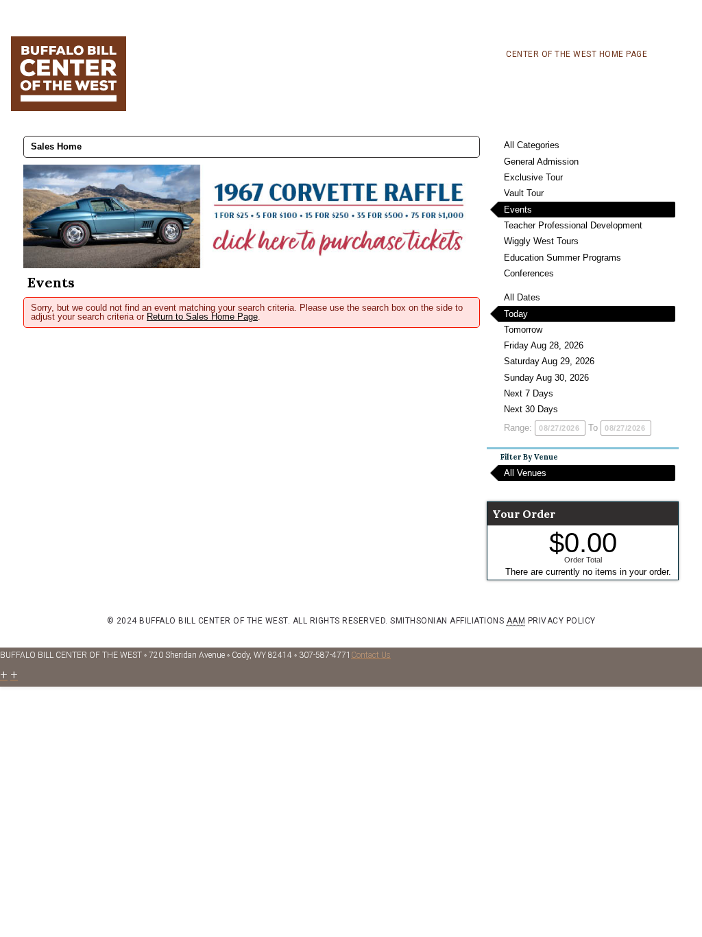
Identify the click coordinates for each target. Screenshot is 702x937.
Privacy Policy (562, 621)
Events (518, 209)
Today (516, 314)
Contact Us (371, 655)
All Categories (531, 145)
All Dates (522, 297)
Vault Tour (524, 193)
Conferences (529, 273)
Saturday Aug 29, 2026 (549, 361)
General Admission (541, 161)
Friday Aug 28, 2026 (543, 345)
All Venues (525, 473)
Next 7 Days (528, 393)
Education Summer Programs (562, 257)
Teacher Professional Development (573, 225)
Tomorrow (523, 329)
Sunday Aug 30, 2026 (546, 377)
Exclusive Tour (533, 177)
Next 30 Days (531, 409)
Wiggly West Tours (541, 241)
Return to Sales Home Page (202, 316)
